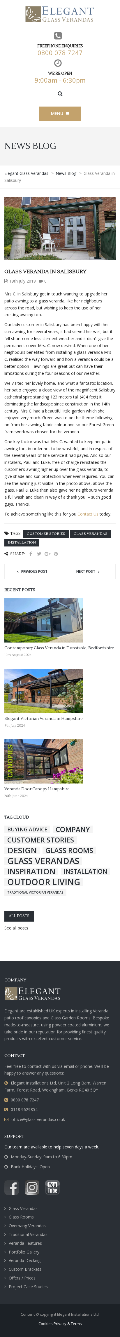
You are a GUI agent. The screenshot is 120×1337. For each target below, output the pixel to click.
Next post (85, 571)
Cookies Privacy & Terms (60, 1323)
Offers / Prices (22, 1278)
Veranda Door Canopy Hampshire (37, 789)
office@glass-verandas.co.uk (38, 1119)
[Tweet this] (39, 554)
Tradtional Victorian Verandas (35, 892)
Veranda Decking (24, 1260)
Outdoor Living (43, 882)
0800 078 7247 (60, 52)
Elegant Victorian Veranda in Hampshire (43, 718)
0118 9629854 (24, 1109)
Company (73, 829)
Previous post (34, 571)
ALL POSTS (19, 916)
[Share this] (30, 554)
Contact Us (87, 514)
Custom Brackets (25, 1269)
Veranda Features (25, 1243)
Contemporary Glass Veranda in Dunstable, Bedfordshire (59, 648)
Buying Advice (27, 829)
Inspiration (31, 871)
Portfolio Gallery (24, 1252)
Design (22, 850)
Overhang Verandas (27, 1225)
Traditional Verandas (28, 1234)
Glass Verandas (90, 534)
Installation (22, 542)
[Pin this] (56, 554)
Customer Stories (46, 534)
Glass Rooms (69, 850)
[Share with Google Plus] (47, 554)
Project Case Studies (28, 1286)
